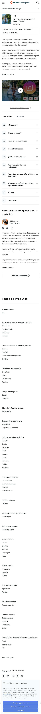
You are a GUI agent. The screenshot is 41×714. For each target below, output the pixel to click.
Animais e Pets (8, 309)
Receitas (5, 382)
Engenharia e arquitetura (12, 421)
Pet (3, 313)
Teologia (5, 336)
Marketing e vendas (10, 526)
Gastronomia (6, 379)
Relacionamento (8, 605)
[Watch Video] (20, 90)
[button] (18, 125)
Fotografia (5, 398)
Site (3, 648)
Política (4, 464)
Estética (5, 546)
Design (4, 395)
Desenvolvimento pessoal (11, 355)
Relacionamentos (9, 602)
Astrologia (6, 326)
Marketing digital (8, 529)
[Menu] (3, 2)
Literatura (5, 461)
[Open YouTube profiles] (17, 675)
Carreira (4, 349)
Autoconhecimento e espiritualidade (17, 322)
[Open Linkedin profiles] (12, 675)
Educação (5, 447)
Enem (4, 451)
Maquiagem (6, 553)
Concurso (5, 441)
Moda (4, 556)
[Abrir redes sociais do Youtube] (7, 229)
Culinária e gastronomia (11, 368)
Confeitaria (5, 372)
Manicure (5, 549)
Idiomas (4, 454)
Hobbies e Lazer (8, 500)
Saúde (4, 628)
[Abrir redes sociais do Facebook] (3, 229)
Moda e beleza (8, 539)
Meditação (5, 332)
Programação (6, 644)
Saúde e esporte (8, 615)
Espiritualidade (7, 329)
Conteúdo (7, 116)
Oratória (5, 359)
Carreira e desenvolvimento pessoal (16, 345)
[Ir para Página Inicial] (20, 2)
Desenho (5, 572)
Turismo (5, 503)
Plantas (4, 592)
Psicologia (5, 467)
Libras (4, 457)
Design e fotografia (10, 392)
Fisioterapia (6, 625)
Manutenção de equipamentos (14, 513)
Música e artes (7, 566)
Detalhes (20, 116)
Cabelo (4, 542)
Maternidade (6, 411)
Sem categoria (8, 657)
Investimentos (7, 490)
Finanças (5, 487)
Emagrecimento (7, 618)
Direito (4, 444)
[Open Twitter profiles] (8, 675)
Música (4, 576)
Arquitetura (6, 424)
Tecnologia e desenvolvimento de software (20, 638)
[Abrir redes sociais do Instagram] (12, 229)
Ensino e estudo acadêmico (13, 437)
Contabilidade (7, 480)
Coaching (5, 352)
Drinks (4, 375)
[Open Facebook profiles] (3, 675)
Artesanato (6, 569)
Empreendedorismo (9, 484)
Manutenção (6, 516)
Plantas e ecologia (9, 585)
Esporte (5, 621)
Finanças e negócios (10, 477)
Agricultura (6, 589)
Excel (4, 641)
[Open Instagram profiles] (22, 675)
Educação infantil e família (12, 408)
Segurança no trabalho (10, 428)
